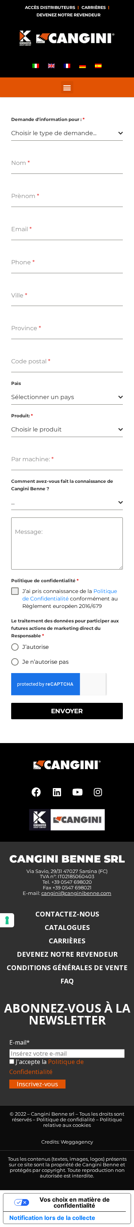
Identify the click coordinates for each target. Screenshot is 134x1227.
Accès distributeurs (50, 7)
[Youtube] (77, 792)
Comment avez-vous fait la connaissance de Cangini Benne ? (62, 484)
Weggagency (77, 1142)
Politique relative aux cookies (82, 1122)
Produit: (22, 415)
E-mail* (19, 1042)
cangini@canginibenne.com (76, 893)
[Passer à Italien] (36, 66)
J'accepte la (30, 1061)
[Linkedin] (57, 792)
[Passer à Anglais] (51, 66)
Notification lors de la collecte (52, 1217)
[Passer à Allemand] (83, 66)
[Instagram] (98, 792)
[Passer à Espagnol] (98, 66)
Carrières (94, 7)
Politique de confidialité (65, 1119)
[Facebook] (36, 792)
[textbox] (64, 133)
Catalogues (67, 927)
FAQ (67, 980)
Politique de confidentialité (45, 580)
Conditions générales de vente (67, 967)
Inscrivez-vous (37, 1084)
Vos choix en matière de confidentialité (74, 1202)
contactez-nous (67, 913)
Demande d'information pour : (47, 119)
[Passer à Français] (67, 66)
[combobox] (67, 133)
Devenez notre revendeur (68, 14)
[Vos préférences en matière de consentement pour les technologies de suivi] (7, 920)
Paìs (16, 383)
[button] (67, 87)
